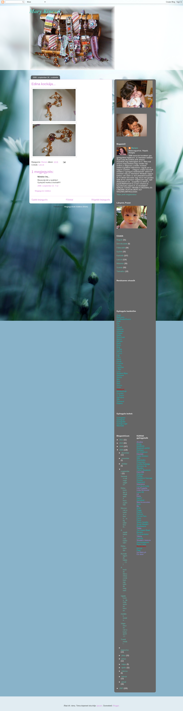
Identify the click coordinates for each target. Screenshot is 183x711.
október (124, 464)
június (124, 659)
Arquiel (119, 327)
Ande (119, 321)
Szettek (120, 267)
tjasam (99, 706)
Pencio (139, 512)
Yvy (118, 325)
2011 (121, 440)
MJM (139, 508)
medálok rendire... (124, 617)
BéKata (119, 341)
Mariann (134, 148)
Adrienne (120, 329)
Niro (118, 379)
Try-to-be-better (143, 534)
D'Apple (119, 333)
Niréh (139, 504)
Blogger (116, 706)
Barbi (119, 343)
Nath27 (139, 498)
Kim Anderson (142, 452)
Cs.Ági (119, 349)
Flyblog (139, 476)
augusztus (125, 650)
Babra (119, 335)
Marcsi (119, 339)
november (125, 458)
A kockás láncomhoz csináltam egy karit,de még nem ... (124, 580)
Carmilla (140, 538)
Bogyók (119, 240)
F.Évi (119, 357)
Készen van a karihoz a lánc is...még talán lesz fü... (124, 517)
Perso (139, 520)
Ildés (138, 458)
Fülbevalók (121, 248)
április (124, 668)
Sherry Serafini (142, 522)
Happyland (141, 482)
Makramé (120, 375)
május (124, 664)
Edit (118, 355)
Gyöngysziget (122, 424)
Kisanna (120, 363)
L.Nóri (119, 369)
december (125, 453)
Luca (118, 371)
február (124, 677)
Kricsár (139, 548)
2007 (121, 688)
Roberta (120, 403)
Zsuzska (120, 393)
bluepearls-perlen (143, 448)
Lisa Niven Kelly (143, 486)
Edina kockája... (124, 548)
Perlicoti (140, 514)
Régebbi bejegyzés (101, 200)
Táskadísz (121, 271)
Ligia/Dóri (120, 367)
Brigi (118, 347)
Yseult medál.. (124, 641)
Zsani (119, 315)
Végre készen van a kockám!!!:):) (124, 630)
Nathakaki (140, 500)
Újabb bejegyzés (39, 200)
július (124, 655)
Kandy (119, 361)
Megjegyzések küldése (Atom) (76, 207)
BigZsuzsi (120, 317)
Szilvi (119, 387)
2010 (121, 443)
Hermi (119, 359)
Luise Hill (140, 492)
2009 (121, 446)
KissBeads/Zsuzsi (124, 319)
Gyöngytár (121, 420)
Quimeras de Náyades (142, 467)
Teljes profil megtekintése (126, 195)
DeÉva (119, 351)
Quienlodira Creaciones (141, 461)
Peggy (139, 510)
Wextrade (120, 426)
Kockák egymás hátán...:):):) (124, 559)
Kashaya (140, 450)
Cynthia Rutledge (143, 464)
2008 (121, 450)
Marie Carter (141, 544)
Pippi (139, 550)
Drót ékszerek (122, 244)
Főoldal (69, 200)
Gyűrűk (119, 252)
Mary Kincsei (45, 11)
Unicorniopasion (143, 542)
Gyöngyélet (121, 422)
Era (118, 323)
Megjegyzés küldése (43, 191)
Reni (118, 383)
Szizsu (119, 385)
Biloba (139, 444)
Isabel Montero (142, 456)
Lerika (119, 365)
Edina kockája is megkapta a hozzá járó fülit (124, 496)
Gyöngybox (121, 418)
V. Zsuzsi (120, 395)
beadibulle (140, 446)
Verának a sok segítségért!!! (124, 480)
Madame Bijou (122, 373)
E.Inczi (119, 353)
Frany (139, 518)
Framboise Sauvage (144, 478)
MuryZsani (121, 337)
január (124, 682)
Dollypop (140, 474)
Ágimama (120, 397)
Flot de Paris (142, 516)
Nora (118, 381)
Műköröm (120, 263)
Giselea (140, 480)
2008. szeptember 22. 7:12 (48, 186)
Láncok (41, 165)
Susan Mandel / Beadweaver (143, 525)
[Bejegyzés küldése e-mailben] (64, 162)
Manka (119, 377)
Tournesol (120, 401)
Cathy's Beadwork (144, 470)
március (125, 671)
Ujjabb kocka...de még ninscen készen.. (124, 603)
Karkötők (120, 256)
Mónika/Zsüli (121, 391)
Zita (118, 399)
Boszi (119, 345)
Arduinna (120, 331)
